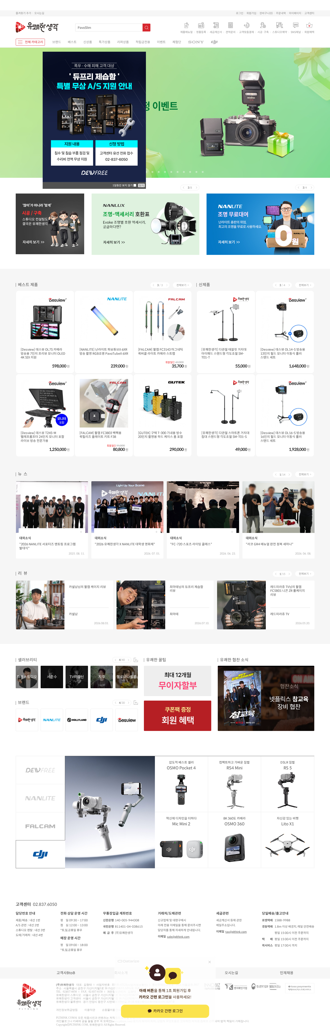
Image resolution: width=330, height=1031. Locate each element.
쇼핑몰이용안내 (111, 1009)
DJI (40, 854)
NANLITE (40, 798)
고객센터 (309, 13)
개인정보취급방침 (67, 1009)
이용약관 (89, 1009)
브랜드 (56, 42)
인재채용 (286, 973)
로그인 (239, 13)
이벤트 (161, 42)
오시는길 (39, 13)
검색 (146, 27)
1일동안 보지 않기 (122, 185)
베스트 (72, 42)
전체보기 (181, 285)
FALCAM (40, 826)
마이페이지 (295, 13)
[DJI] (214, 42)
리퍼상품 (123, 42)
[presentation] (183, 187)
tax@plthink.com (236, 931)
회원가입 (251, 13)
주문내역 (281, 13)
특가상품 (104, 42)
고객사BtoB (66, 973)
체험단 (176, 42)
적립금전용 (143, 42)
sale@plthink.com (178, 936)
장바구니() (266, 13)
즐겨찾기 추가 (23, 13)
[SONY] (196, 42)
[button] (146, 172)
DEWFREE (40, 770)
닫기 (141, 185)
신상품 (87, 42)
